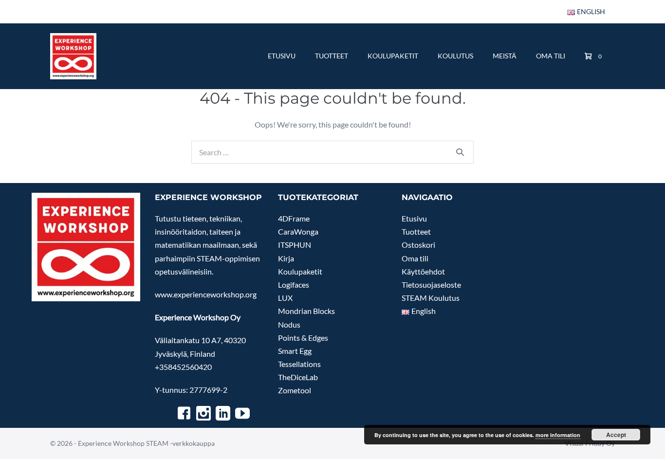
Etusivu (282, 56)
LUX (285, 297)
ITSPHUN (294, 244)
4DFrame (294, 218)
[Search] (460, 152)
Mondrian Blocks (306, 310)
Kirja (286, 258)
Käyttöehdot (423, 271)
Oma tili (550, 56)
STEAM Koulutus (431, 297)
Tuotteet (331, 56)
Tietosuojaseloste (431, 284)
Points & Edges (303, 337)
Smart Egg (295, 350)
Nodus (289, 324)
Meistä (505, 56)
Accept (616, 434)
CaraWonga (298, 231)
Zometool (294, 390)
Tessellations (299, 363)
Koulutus (455, 56)
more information (558, 435)
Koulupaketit (393, 56)
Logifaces (293, 284)
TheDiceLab (298, 377)
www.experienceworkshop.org (206, 294)
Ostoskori (418, 244)
